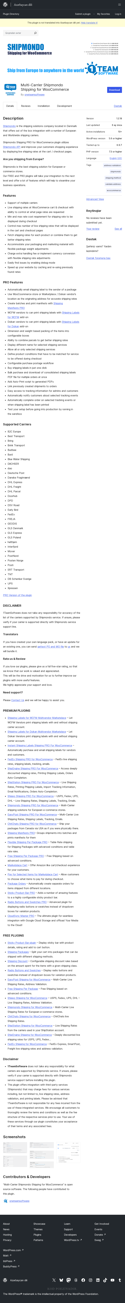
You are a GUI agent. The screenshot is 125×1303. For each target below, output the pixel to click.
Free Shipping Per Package (23, 988)
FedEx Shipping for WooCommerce (27, 1044)
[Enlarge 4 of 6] (49, 1154)
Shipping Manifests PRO (21, 832)
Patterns (38, 1240)
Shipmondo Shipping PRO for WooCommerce (33, 805)
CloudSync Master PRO (21, 915)
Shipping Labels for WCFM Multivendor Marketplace (37, 717)
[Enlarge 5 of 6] (49, 1165)
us (69, 646)
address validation (112, 165)
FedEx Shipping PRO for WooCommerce (30, 759)
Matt (7, 1255)
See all (118, 228)
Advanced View (95, 199)
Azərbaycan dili (18, 1280)
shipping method (113, 178)
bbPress (9, 1261)
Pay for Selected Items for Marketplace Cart (33, 874)
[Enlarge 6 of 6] (76, 1146)
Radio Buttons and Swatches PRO (27, 902)
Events (98, 1229)
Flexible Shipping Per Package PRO (27, 842)
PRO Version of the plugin (17, 595)
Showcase (39, 1223)
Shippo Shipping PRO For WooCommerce (31, 796)
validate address (113, 184)
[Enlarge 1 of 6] (23, 1146)
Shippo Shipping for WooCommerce (27, 998)
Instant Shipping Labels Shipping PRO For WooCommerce (40, 745)
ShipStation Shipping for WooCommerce (30, 1025)
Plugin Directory (11, 14)
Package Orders (17, 883)
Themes (38, 1229)
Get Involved (102, 1223)
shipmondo (116, 171)
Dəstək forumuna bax (98, 258)
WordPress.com (13, 1250)
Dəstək (118, 105)
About (6, 1223)
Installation (44, 105)
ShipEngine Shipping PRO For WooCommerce (33, 768)
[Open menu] (120, 4)
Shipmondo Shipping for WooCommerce (30, 1007)
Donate (100, 1234)
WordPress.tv (73, 1240)
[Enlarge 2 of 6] (23, 1159)
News (6, 1229)
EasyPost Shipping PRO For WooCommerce (32, 814)
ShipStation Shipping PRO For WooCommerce (33, 782)
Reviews (25, 105)
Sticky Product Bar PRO (21, 892)
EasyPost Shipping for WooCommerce (29, 979)
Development (64, 105)
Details (10, 105)
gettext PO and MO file (51, 646)
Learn (67, 1223)
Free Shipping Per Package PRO (26, 856)
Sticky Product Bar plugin (22, 942)
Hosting (7, 1234)
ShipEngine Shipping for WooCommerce (30, 1034)
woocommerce (114, 190)
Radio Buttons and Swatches (24, 970)
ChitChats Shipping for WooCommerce (29, 1016)
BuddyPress (11, 1266)
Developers (70, 1234)
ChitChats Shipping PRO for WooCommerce (32, 823)
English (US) (116, 158)
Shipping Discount (18, 961)
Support (68, 1229)
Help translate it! (89, 22)
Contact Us (17, 700)
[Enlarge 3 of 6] (49, 1146)
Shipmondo (9, 126)
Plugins (37, 1234)
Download (114, 90)
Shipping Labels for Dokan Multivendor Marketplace (37, 731)
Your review (92, 228)
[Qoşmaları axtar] (35, 33)
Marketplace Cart (17, 865)
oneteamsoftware (35, 94)
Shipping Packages (18, 951)
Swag (99, 1240)
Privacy (7, 1240)
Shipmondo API (11, 146)
